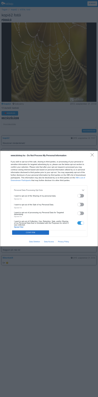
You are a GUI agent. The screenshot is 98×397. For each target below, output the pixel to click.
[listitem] (49, 190)
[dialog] (49, 198)
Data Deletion (34, 242)
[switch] (80, 195)
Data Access (49, 242)
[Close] (93, 155)
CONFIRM (30, 232)
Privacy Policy (63, 242)
